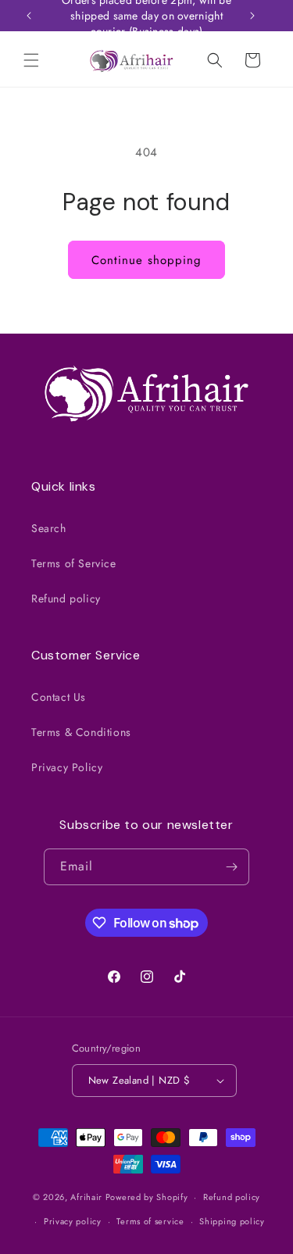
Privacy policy (73, 1221)
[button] (31, 60)
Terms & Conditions (81, 732)
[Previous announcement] (29, 15)
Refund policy (66, 598)
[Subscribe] (231, 867)
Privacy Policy (66, 767)
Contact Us (58, 697)
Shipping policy (232, 1221)
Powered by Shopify (146, 1197)
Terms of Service (73, 563)
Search (48, 528)
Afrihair (86, 1197)
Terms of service (150, 1221)
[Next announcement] (252, 15)
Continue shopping (146, 260)
